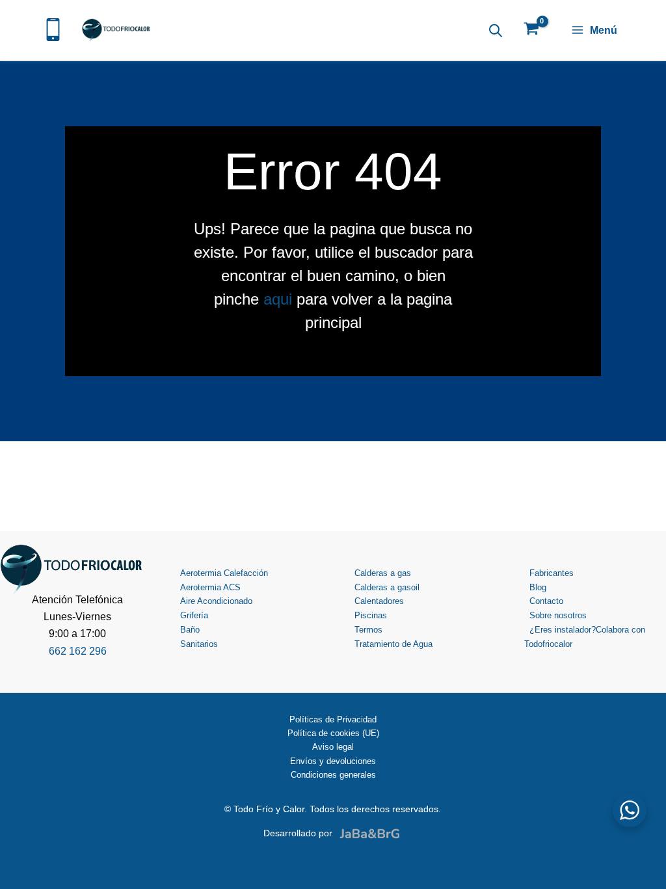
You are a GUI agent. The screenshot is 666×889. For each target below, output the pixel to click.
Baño (190, 630)
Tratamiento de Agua (393, 644)
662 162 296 (78, 651)
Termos (368, 630)
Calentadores (379, 601)
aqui (277, 299)
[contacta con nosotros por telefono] (53, 28)
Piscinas (370, 615)
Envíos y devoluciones (333, 761)
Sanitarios (199, 644)
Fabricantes (551, 573)
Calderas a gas (382, 573)
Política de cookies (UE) (333, 733)
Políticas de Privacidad (333, 719)
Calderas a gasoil (387, 587)
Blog (537, 587)
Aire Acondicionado (216, 601)
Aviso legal (333, 747)
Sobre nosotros (558, 615)
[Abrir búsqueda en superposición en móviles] (495, 30)
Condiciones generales (333, 775)
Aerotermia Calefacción (224, 573)
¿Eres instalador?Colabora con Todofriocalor (584, 637)
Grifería (194, 615)
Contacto (546, 601)
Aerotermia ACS (210, 587)
